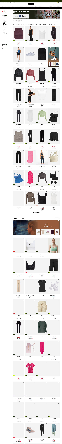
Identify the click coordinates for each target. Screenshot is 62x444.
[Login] (53, 4)
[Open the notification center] (55, 4)
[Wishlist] (57, 4)
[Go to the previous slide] (55, 218)
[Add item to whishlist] (23, 47)
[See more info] (14, 10)
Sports (19, 20)
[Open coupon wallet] (51, 4)
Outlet (4, 2)
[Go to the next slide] (59, 218)
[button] (53, 21)
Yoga (21, 20)
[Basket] (59, 4)
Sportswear (16, 20)
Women (13, 20)
